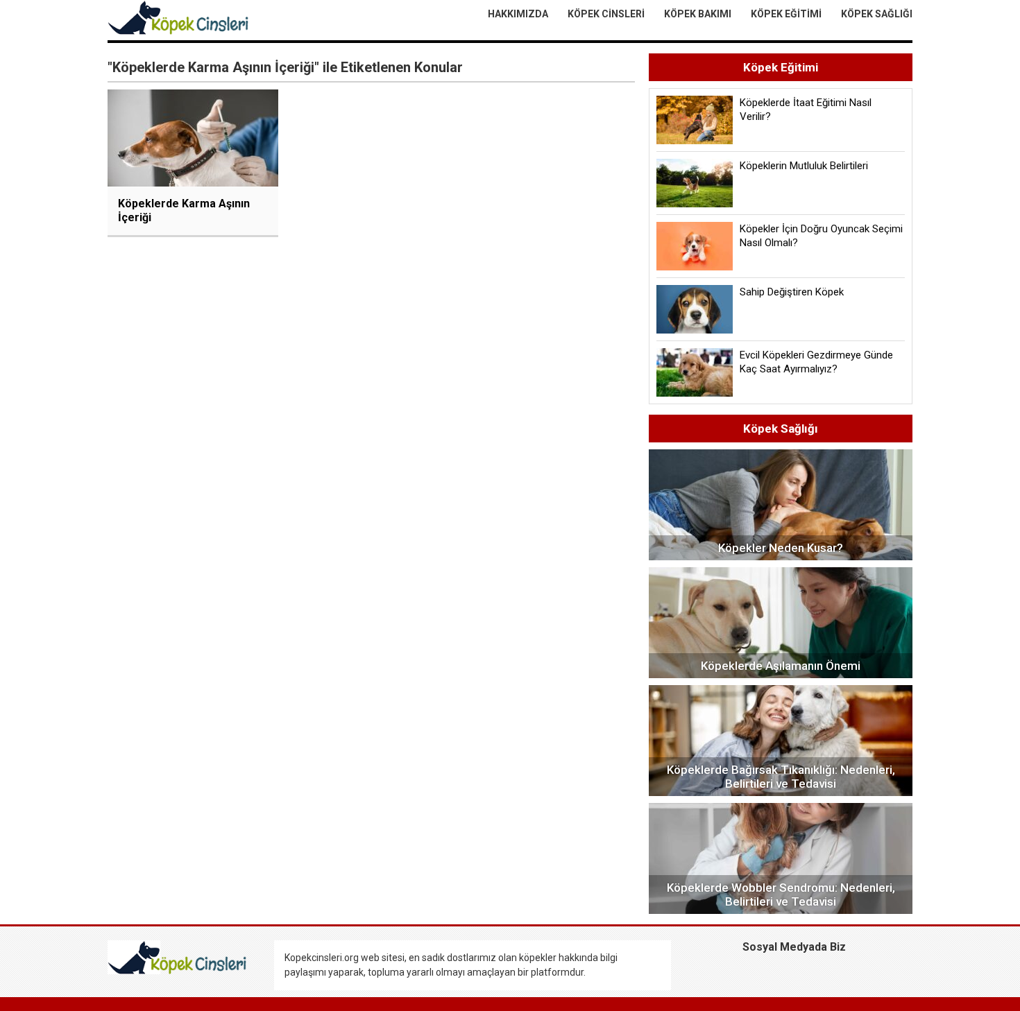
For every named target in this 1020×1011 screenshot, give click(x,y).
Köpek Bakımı (697, 13)
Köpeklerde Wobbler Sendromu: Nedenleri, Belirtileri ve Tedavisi (781, 894)
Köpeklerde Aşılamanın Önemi (780, 666)
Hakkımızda (518, 13)
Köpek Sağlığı (876, 13)
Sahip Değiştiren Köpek (792, 292)
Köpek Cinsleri (606, 13)
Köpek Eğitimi (786, 13)
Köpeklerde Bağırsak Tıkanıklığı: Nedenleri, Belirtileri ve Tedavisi (781, 776)
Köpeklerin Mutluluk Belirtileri (804, 165)
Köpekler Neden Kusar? (780, 548)
